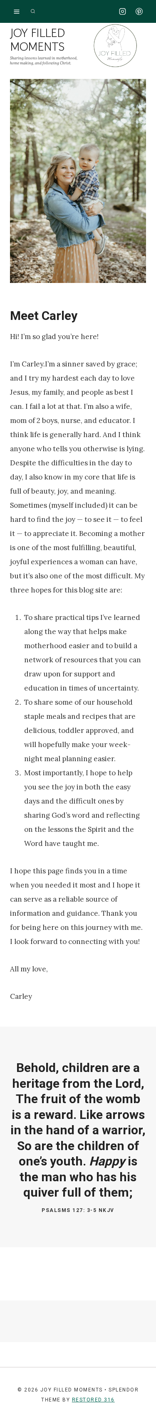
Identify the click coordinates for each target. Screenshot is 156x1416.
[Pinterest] (139, 12)
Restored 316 (93, 1400)
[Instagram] (123, 12)
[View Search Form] (33, 12)
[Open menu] (17, 11)
